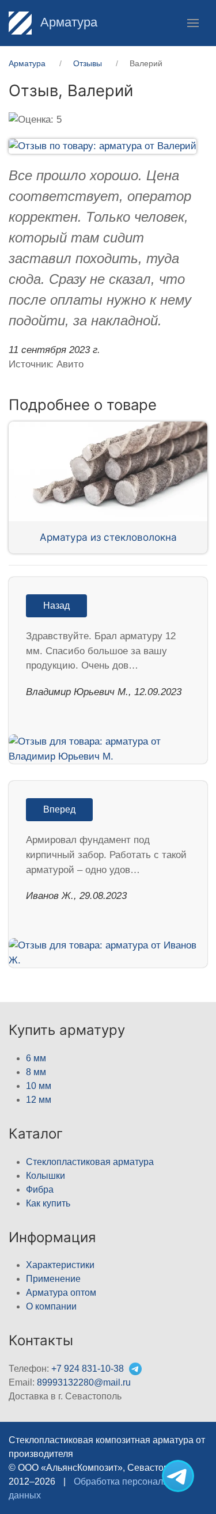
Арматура (67, 22)
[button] (193, 23)
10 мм (38, 1086)
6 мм (36, 1058)
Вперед (59, 809)
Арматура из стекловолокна (108, 537)
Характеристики (60, 1265)
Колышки (45, 1176)
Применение (53, 1279)
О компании (51, 1306)
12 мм (38, 1100)
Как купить (48, 1203)
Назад (56, 605)
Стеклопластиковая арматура (90, 1162)
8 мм (36, 1072)
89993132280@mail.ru (84, 1382)
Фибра (40, 1189)
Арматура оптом (61, 1292)
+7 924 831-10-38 (87, 1368)
